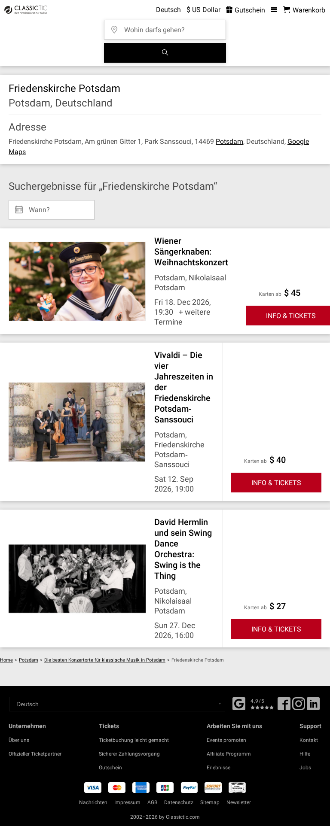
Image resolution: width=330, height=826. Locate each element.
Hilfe (304, 754)
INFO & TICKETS (276, 483)
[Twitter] (298, 707)
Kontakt (308, 740)
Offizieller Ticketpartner (35, 754)
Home (6, 660)
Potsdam (229, 141)
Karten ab (270, 294)
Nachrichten (93, 802)
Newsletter (238, 802)
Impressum (127, 802)
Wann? (39, 206)
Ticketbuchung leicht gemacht (134, 740)
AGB (152, 802)
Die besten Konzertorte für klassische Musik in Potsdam (104, 660)
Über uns (19, 740)
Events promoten (226, 740)
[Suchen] (165, 53)
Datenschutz (178, 802)
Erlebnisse (218, 768)
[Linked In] (313, 707)
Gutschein (249, 10)
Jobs (305, 768)
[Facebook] (238, 702)
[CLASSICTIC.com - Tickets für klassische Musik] (24, 10)
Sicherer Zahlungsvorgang (129, 754)
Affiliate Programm (229, 754)
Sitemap (210, 802)
